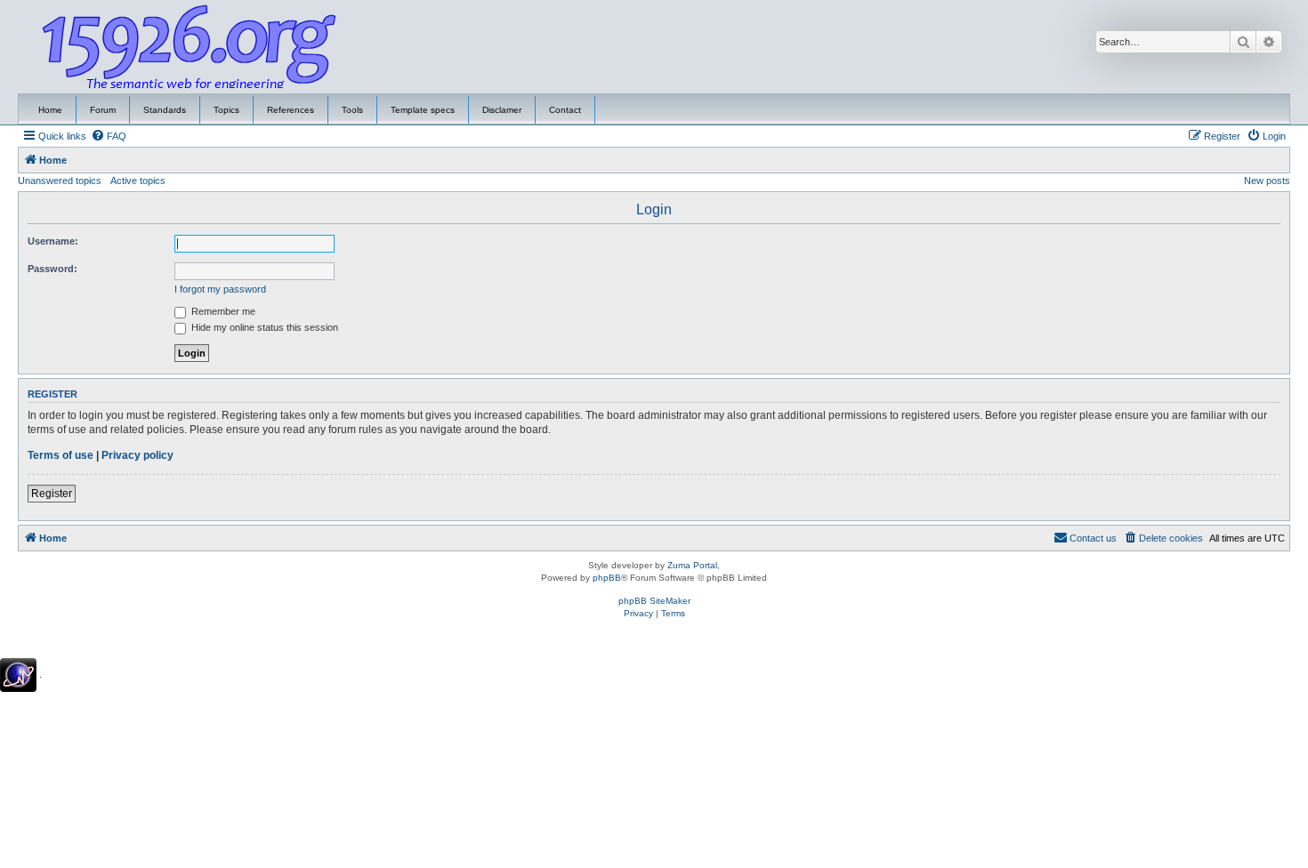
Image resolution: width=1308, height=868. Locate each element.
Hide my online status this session (263, 327)
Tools (352, 110)
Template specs (423, 110)
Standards (164, 110)
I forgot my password (220, 289)
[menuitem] (108, 136)
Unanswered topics (59, 180)
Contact (565, 110)
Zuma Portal (692, 565)
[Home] (189, 47)
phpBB (607, 578)
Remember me (222, 311)
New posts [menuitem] (1267, 180)
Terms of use (60, 455)
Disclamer (501, 110)
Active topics (138, 180)
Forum (103, 110)
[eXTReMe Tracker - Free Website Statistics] (18, 675)
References (290, 110)
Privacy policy (137, 455)
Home (50, 110)
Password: (52, 268)
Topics (226, 110)
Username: (53, 241)
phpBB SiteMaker (654, 601)
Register (51, 493)
